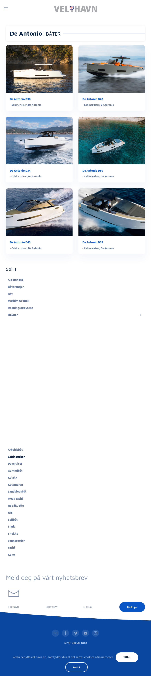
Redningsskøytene (20, 308)
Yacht (11, 547)
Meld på (132, 607)
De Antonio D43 (20, 242)
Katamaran (15, 484)
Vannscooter (16, 540)
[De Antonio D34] (39, 140)
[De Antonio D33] (111, 212)
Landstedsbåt (17, 491)
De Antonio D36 (20, 99)
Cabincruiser (19, 105)
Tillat (126, 657)
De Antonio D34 (20, 170)
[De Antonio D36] (39, 69)
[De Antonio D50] (111, 140)
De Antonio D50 (92, 170)
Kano (11, 554)
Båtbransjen (16, 287)
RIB (10, 512)
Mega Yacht (15, 498)
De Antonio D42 (92, 99)
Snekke (13, 533)
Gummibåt (15, 470)
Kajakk (12, 477)
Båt (10, 294)
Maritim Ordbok (18, 301)
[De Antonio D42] (111, 69)
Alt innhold (15, 280)
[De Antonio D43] (39, 212)
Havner (13, 315)
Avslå (76, 667)
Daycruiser (15, 463)
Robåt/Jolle (16, 505)
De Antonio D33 (92, 242)
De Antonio (34, 105)
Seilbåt (12, 519)
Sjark (11, 526)
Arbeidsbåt (15, 449)
